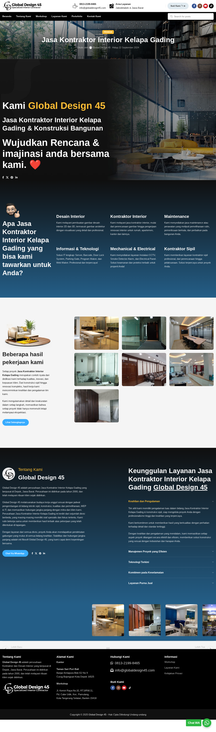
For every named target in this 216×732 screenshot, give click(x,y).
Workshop (169, 662)
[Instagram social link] (199, 6)
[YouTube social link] (205, 6)
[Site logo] (22, 5)
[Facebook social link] (194, 6)
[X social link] (7, 177)
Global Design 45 (102, 47)
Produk (108, 32)
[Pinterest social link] (12, 177)
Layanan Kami (171, 667)
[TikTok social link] (211, 6)
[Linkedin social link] (16, 177)
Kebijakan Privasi (173, 673)
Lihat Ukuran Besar (115, 320)
